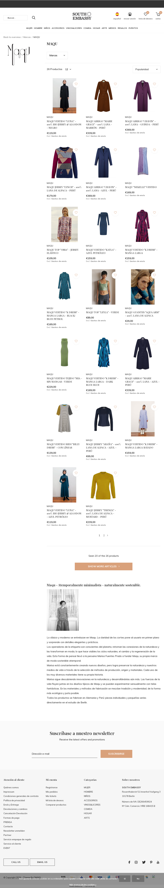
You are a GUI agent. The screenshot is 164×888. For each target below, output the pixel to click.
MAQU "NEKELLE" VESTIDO (141, 187)
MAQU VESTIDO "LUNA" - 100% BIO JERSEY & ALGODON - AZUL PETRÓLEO (64, 514)
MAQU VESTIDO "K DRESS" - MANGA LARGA (141, 251)
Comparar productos (56, 804)
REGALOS (122, 28)
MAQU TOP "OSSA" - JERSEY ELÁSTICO (62, 251)
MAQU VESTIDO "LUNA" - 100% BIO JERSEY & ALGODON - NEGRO (64, 125)
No (138, 878)
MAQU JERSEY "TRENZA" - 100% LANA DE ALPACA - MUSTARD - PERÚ (101, 514)
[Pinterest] (151, 862)
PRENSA (8, 822)
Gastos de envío (59, 136)
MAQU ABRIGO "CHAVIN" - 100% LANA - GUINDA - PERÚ (142, 123)
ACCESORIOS (58, 28)
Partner (7, 835)
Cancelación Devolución (15, 813)
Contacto (8, 826)
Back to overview (12, 37)
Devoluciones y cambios (15, 809)
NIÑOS (47, 28)
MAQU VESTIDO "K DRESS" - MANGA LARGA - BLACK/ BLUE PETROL (63, 316)
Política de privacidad (14, 800)
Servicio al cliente (12, 843)
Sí (125, 878)
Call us (15, 862)
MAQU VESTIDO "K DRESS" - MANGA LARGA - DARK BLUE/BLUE (102, 382)
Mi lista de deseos (55, 800)
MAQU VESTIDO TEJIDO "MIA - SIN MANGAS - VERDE (64, 380)
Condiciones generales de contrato (21, 796)
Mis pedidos (52, 791)
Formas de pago (12, 818)
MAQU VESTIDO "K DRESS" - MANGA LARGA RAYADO (141, 446)
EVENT (7, 848)
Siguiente (107, 535)
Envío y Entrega (11, 804)
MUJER (29, 28)
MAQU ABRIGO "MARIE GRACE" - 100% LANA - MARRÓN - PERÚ (99, 125)
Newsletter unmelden (14, 830)
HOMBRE (38, 28)
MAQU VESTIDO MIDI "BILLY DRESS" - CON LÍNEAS (63, 446)
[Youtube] (158, 862)
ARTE (104, 28)
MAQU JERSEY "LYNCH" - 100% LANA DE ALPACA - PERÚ (64, 188)
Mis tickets (51, 796)
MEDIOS (112, 28)
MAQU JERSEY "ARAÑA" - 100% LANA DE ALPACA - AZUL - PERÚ (103, 447)
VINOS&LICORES (74, 28)
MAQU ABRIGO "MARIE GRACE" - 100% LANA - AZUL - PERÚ (142, 382)
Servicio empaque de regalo (17, 839)
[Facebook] (129, 862)
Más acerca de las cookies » (82, 884)
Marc (53, 55)
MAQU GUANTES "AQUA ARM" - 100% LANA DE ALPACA (142, 314)
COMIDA (87, 28)
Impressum (9, 791)
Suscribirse (116, 753)
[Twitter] (144, 862)
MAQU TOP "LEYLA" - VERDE (102, 312)
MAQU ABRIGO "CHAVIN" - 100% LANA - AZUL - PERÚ (101, 188)
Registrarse (51, 787)
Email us (42, 862)
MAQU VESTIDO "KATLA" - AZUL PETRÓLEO (101, 251)
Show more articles (102, 566)
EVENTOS (133, 28)
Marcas (27, 37)
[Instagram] (136, 862)
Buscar (33, 18)
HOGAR (96, 28)
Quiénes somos (11, 787)
